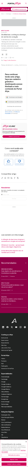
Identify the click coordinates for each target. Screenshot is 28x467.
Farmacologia (4, 404)
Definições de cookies (14, 455)
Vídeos (3, 358)
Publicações (4, 366)
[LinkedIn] (11, 178)
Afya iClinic (4, 432)
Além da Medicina (6, 425)
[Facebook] (15, 178)
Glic (2, 435)
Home (2, 13)
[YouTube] (16, 327)
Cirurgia (3, 382)
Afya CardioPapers (6, 422)
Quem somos (4, 340)
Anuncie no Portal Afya (7, 368)
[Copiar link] (2, 178)
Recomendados (8, 263)
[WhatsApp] (5, 178)
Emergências (4, 399)
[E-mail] (8, 178)
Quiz (2, 363)
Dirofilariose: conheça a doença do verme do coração (20, 13)
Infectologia (8, 13)
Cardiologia (4, 379)
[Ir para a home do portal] (14, 3)
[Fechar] (26, 441)
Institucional (4, 338)
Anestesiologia (5, 377)
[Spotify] (25, 327)
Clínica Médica (5, 392)
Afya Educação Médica (7, 417)
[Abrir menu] (2, 3)
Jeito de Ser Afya (5, 348)
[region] (14, 453)
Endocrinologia (5, 401)
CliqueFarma (4, 437)
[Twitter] (12, 327)
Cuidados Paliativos (6, 394)
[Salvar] (6, 54)
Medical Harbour (5, 427)
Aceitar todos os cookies (13, 464)
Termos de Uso (8, 111)
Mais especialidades (6, 406)
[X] (18, 178)
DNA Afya (3, 345)
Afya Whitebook (5, 430)
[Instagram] (20, 327)
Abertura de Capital (6, 350)
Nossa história (5, 343)
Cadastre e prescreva (20, 9)
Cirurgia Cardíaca (5, 384)
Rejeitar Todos (14, 459)
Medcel (3, 420)
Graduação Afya (5, 415)
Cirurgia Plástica (5, 389)
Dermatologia (5, 396)
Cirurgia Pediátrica (6, 387)
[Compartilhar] (2, 54)
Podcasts (3, 361)
